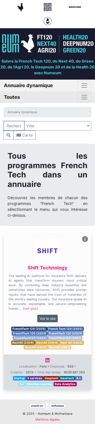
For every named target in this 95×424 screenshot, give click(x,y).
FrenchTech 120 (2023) (65, 333)
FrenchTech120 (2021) (65, 338)
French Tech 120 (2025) (65, 329)
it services (34, 378)
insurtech (67, 378)
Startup (19, 378)
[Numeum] (48, 6)
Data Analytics (65, 384)
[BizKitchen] (75, 6)
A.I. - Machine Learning (35, 384)
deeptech (51, 378)
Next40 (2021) (59, 347)
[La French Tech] (21, 6)
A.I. (78, 378)
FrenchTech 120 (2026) (29, 329)
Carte (27, 135)
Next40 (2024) (47, 342)
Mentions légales (47, 419)
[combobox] (57, 125)
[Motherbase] (48, 20)
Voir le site (47, 318)
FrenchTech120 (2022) (30, 338)
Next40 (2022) (36, 347)
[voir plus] (30, 308)
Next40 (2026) (23, 342)
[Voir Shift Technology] (85, 239)
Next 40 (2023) (71, 342)
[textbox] (57, 125)
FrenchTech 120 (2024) (29, 333)
